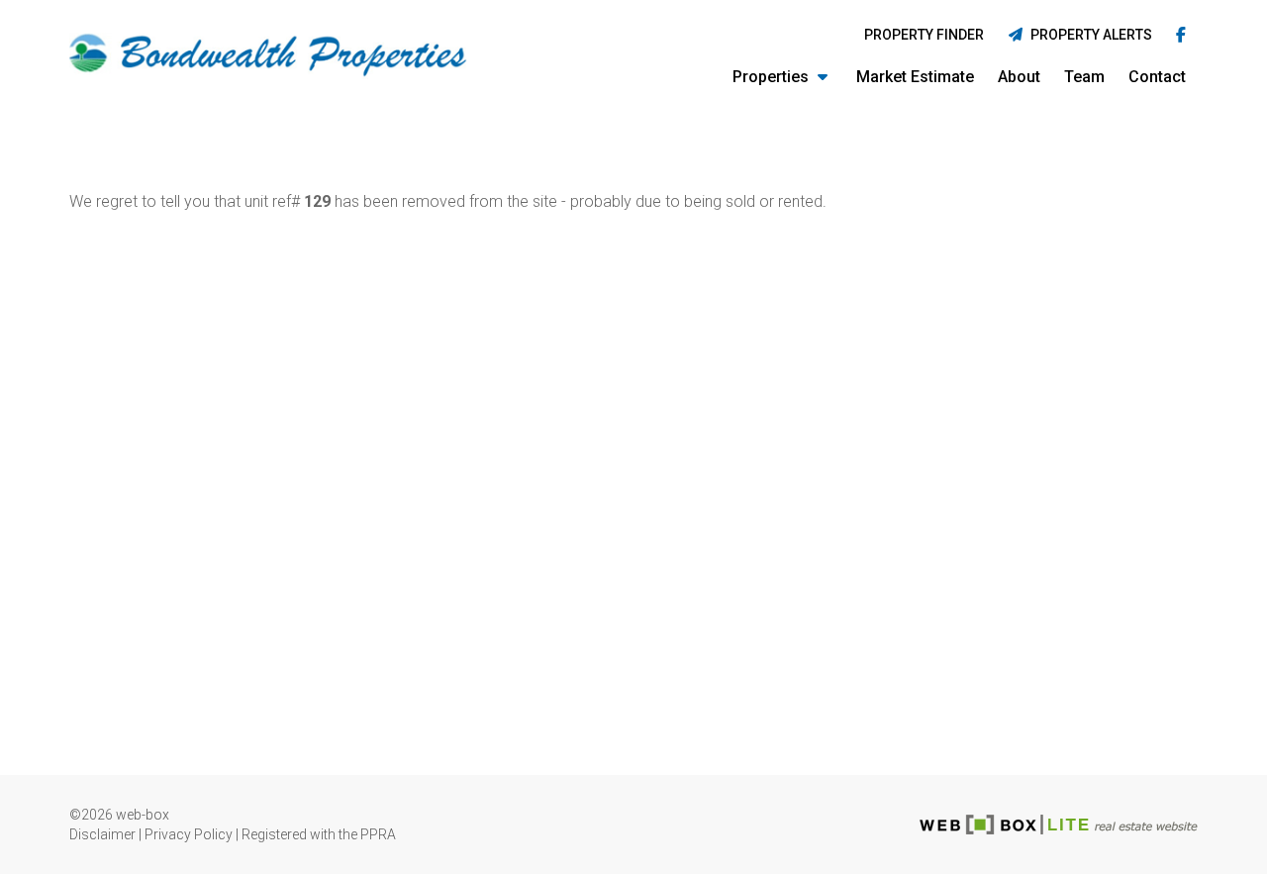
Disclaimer (102, 834)
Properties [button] (772, 76)
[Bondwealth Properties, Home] (268, 56)
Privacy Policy (189, 834)
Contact (1157, 76)
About (1019, 76)
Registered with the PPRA (319, 834)
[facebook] (1181, 36)
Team (1084, 76)
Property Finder (924, 35)
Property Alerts (1088, 35)
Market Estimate (915, 76)
